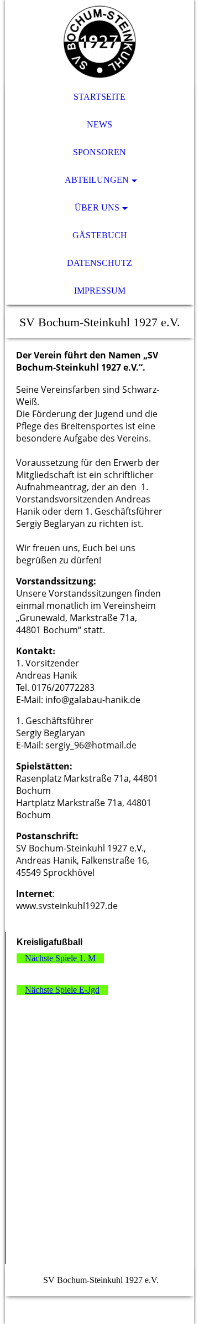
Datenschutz (99, 263)
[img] (99, 41)
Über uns (97, 207)
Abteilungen (97, 179)
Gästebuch (99, 235)
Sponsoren (99, 152)
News (99, 124)
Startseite (99, 96)
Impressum (99, 290)
